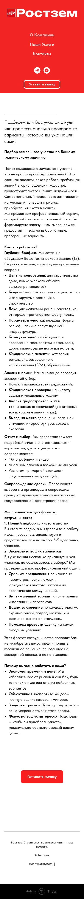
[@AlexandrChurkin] (37, 70)
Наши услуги (42, 44)
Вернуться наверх (40, 863)
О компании (42, 34)
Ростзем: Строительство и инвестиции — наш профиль (42, 844)
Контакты (42, 53)
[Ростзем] (47, 70)
